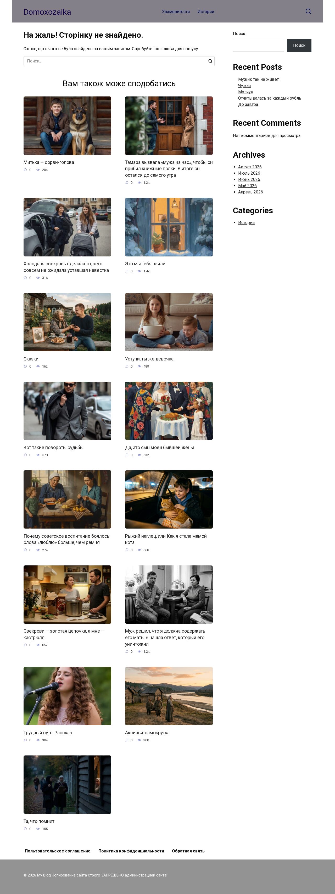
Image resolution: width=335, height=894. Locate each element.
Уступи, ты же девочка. (150, 358)
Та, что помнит (39, 821)
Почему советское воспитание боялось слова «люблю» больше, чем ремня (66, 539)
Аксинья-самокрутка (147, 732)
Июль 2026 (249, 173)
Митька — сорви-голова (49, 162)
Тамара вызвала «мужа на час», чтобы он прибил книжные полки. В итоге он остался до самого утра (169, 169)
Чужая (244, 85)
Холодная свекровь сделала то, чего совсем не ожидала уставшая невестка (66, 267)
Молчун (245, 91)
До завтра (248, 104)
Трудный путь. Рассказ (48, 732)
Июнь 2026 (249, 179)
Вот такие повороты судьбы (53, 447)
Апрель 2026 (250, 192)
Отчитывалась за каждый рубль (269, 98)
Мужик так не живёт (258, 79)
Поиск (239, 33)
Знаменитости (176, 11)
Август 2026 (250, 166)
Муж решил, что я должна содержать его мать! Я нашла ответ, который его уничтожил (165, 637)
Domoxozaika (47, 11)
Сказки (31, 358)
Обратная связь (188, 851)
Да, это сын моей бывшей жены (159, 447)
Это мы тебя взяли (145, 263)
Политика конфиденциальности (131, 851)
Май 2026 (247, 185)
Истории (206, 11)
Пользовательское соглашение (58, 851)
